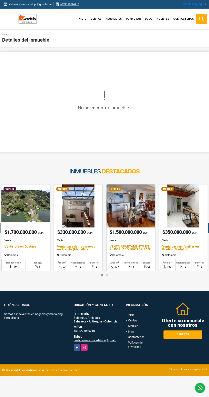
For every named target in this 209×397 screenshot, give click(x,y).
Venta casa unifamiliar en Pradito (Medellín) (180, 248)
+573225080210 (69, 4)
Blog (148, 18)
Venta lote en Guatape (20, 246)
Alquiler (133, 326)
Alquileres (114, 18)
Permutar (133, 18)
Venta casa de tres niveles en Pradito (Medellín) (76, 248)
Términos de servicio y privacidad (188, 369)
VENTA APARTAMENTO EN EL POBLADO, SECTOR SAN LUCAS (130, 249)
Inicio (82, 18)
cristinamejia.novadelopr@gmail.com (97, 340)
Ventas (96, 18)
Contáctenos (183, 18)
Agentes (163, 18)
